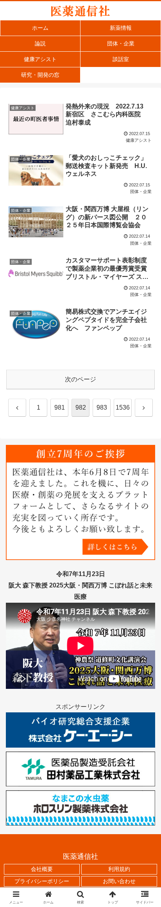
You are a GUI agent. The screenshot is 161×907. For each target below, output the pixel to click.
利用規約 (119, 869)
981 (59, 407)
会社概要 (42, 869)
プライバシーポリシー (41, 881)
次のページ (80, 379)
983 (102, 407)
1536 (123, 407)
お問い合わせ (119, 881)
